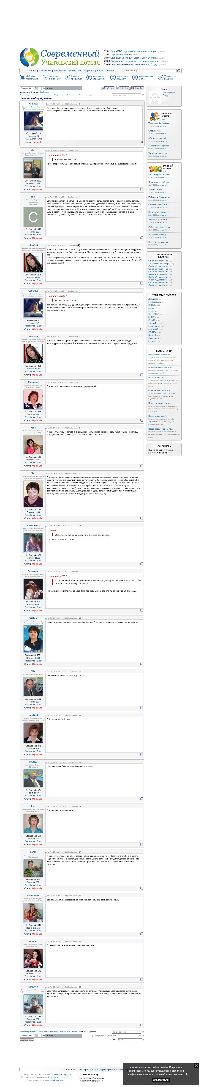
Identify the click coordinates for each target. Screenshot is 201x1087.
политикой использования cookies (172, 1074)
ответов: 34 (162, 148)
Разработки (45, 70)
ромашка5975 (154, 302)
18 (80, 896)
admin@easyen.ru (56, 1080)
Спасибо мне (154, 131)
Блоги (100, 70)
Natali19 (152, 335)
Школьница (153, 338)
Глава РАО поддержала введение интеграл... (134, 51)
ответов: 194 (163, 185)
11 (80, 571)
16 (80, 806)
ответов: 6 (162, 126)
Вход (165, 95)
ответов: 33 (162, 156)
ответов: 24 (162, 134)
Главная (31, 70)
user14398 (153, 329)
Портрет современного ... (160, 212)
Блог (40, 139)
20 (80, 987)
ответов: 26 (162, 222)
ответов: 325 (163, 230)
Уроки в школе (155, 190)
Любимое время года (158, 219)
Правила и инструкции (97, 1069)
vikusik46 (152, 323)
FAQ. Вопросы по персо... (160, 174)
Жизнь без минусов (157, 153)
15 (80, 762)
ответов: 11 (162, 141)
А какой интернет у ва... (159, 234)
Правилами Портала (61, 1074)
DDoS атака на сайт (157, 138)
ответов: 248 (163, 245)
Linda (150, 311)
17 (80, 852)
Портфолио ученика (121, 54)
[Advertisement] (100, 24)
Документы (60, 70)
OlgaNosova (44, 92)
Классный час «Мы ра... (159, 263)
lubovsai (152, 341)
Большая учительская (45, 95)
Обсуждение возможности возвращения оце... (135, 61)
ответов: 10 (162, 200)
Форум (72, 70)
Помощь (110, 70)
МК (79, 70)
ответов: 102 (163, 215)
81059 (151, 317)
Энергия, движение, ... (159, 280)
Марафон (89, 70)
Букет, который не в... (158, 274)
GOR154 (152, 332)
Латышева (153, 299)
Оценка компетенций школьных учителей (133, 58)
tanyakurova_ (154, 326)
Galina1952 (153, 314)
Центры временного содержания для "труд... (134, 64)
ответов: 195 (163, 207)
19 (80, 941)
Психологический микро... (160, 182)
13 (80, 671)
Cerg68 (151, 320)
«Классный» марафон (158, 146)
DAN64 (151, 305)
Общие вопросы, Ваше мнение (65, 95)
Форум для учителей (27, 95)
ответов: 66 (162, 237)
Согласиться (160, 1080)
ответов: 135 (163, 177)
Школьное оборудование (88, 95)
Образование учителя (158, 204)
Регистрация (169, 92)
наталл (151, 308)
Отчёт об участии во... (159, 261)
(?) (169, 453)
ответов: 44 (162, 192)
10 (80, 526)
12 (80, 618)
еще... (164, 119)
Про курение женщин (158, 242)
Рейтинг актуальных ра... (160, 227)
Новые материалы (118, 1069)
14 (80, 715)
